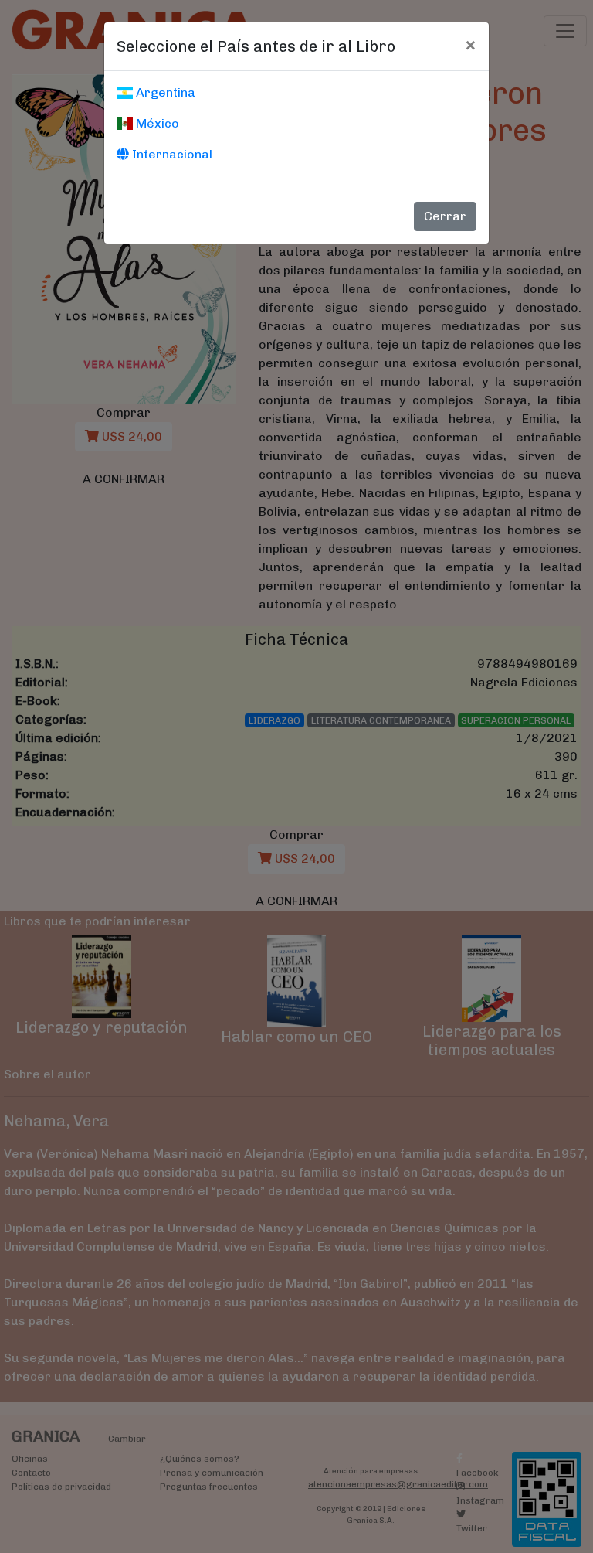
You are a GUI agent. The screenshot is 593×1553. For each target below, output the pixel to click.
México (156, 123)
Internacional (170, 154)
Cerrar (445, 216)
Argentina (164, 92)
